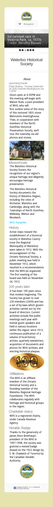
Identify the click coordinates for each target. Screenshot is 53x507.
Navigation (29, 23)
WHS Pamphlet (18, 222)
